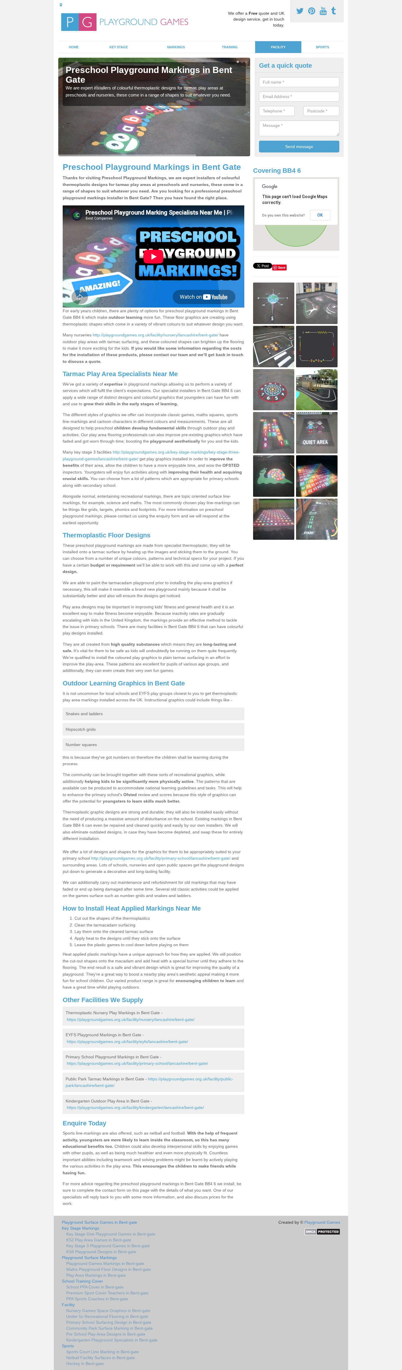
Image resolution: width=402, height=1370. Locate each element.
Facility (278, 47)
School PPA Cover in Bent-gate (95, 1287)
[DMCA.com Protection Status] (322, 1231)
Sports (322, 47)
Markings (176, 47)
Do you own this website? (283, 215)
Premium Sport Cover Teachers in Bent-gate (107, 1293)
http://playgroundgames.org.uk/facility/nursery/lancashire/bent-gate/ (155, 335)
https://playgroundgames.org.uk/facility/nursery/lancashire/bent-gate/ (131, 1019)
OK (320, 215)
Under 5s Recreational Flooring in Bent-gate (107, 1316)
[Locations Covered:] (61, 5)
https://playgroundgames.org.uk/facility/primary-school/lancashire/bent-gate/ (137, 1063)
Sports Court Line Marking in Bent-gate (102, 1351)
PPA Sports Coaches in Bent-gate (97, 1298)
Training (230, 47)
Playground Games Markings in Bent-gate (105, 1263)
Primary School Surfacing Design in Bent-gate (108, 1322)
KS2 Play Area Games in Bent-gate (98, 1240)
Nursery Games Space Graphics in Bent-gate (108, 1310)
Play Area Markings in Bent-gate (96, 1275)
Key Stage (118, 47)
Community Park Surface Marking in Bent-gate (109, 1328)
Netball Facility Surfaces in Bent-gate (100, 1357)
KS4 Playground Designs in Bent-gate (101, 1251)
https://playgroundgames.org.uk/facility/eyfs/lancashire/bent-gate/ (127, 1041)
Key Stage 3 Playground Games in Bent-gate (108, 1245)
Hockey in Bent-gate (85, 1363)
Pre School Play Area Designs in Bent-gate (105, 1334)
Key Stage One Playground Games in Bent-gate (110, 1234)
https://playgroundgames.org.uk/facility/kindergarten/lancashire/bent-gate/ (135, 1107)
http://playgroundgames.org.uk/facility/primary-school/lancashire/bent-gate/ (160, 858)
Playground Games (322, 1222)
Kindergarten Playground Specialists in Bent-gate (111, 1340)
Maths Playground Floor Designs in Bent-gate (108, 1269)
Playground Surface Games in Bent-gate (99, 1222)
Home (74, 47)
